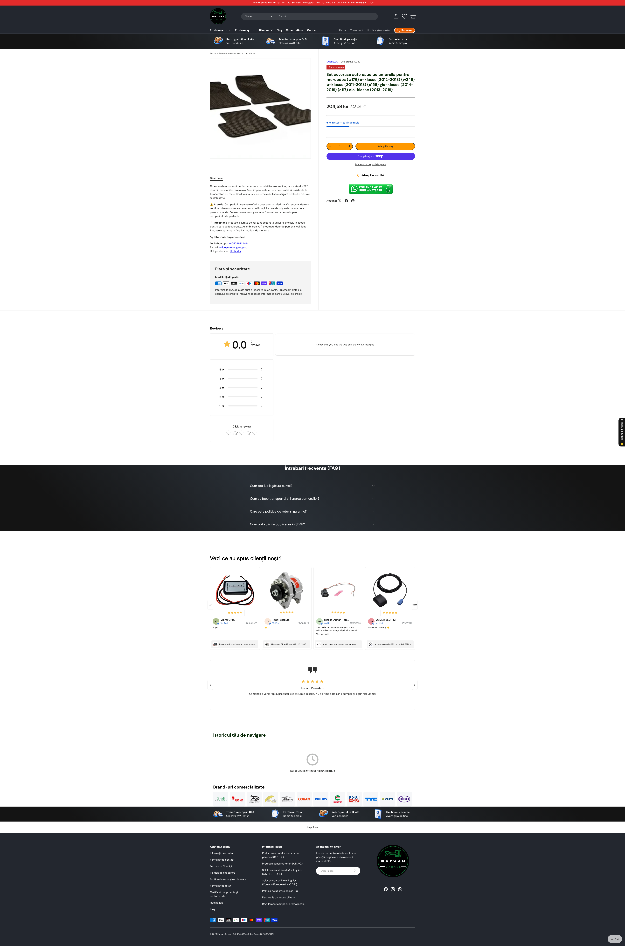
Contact (312, 30)
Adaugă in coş (385, 146)
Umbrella (235, 251)
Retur (342, 30)
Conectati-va (294, 30)
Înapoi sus (312, 827)
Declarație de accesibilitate (278, 897)
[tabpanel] (260, 218)
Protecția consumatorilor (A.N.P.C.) (282, 863)
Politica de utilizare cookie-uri (280, 891)
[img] (235, 612)
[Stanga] (210, 685)
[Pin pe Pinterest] (353, 201)
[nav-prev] (210, 605)
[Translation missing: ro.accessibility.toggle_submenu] (230, 30)
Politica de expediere (222, 872)
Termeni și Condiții (221, 866)
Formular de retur (220, 885)
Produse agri (243, 30)
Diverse (264, 30)
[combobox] (309, 16)
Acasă (213, 53)
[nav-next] (415, 605)
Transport (356, 30)
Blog (279, 30)
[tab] (216, 178)
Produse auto (218, 30)
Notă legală (216, 902)
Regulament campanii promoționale (283, 904)
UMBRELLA (332, 61)
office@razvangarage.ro (233, 247)
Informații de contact (222, 853)
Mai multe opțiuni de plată (370, 164)
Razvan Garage (224, 934)
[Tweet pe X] (340, 201)
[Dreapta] (415, 685)
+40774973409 (289, 2)
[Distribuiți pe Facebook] (346, 201)
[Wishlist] (404, 16)
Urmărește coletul (378, 30)
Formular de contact (222, 859)
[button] (413, 16)
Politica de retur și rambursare (228, 879)
